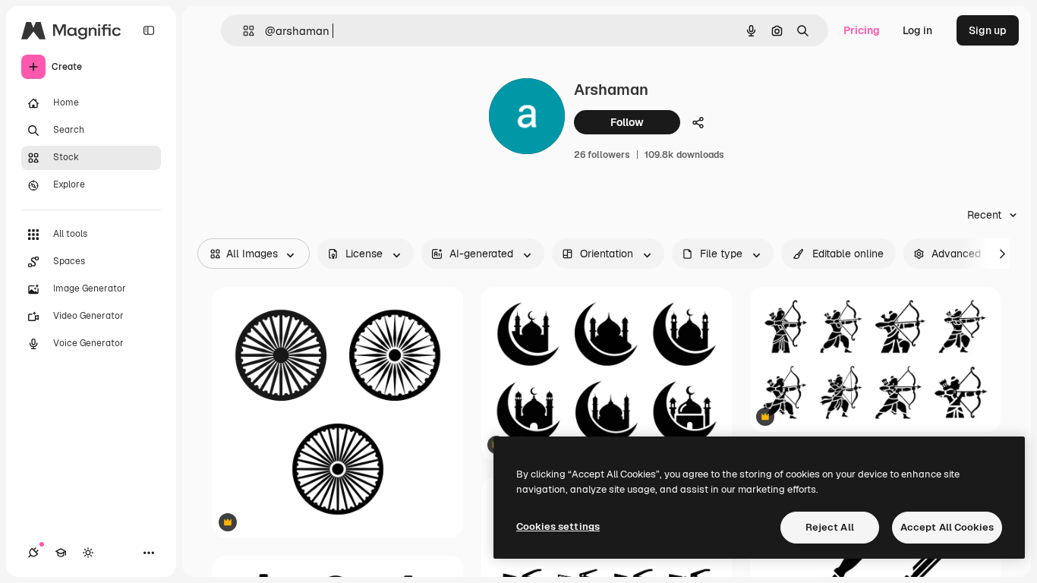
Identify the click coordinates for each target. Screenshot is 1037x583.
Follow (627, 122)
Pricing (861, 30)
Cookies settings (558, 526)
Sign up (988, 30)
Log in (917, 30)
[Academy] (61, 552)
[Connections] (33, 552)
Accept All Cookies (947, 527)
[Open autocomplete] (242, 30)
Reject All (829, 527)
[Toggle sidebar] (149, 30)
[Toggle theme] (88, 552)
